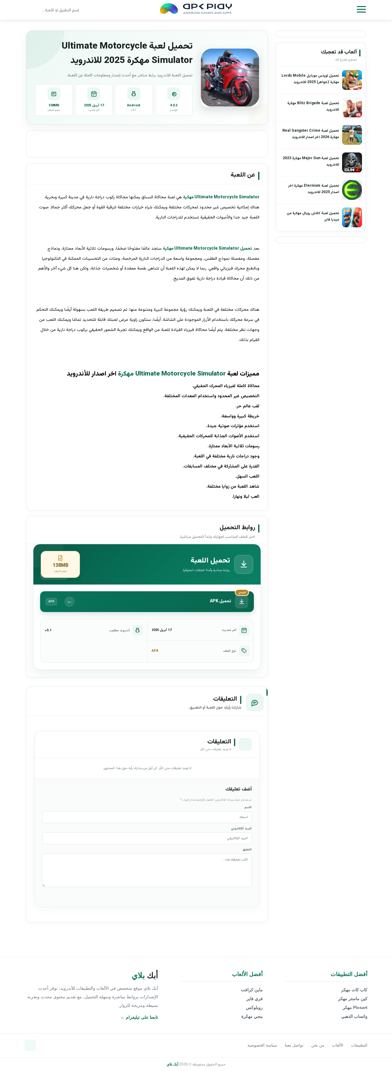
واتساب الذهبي (354, 1016)
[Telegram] (30, 1045)
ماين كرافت (252, 989)
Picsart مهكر (355, 1007)
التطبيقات (359, 1045)
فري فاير (255, 998)
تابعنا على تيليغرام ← (139, 1017)
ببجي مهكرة (252, 1016)
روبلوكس (254, 1007)
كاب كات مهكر (354, 989)
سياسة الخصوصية (262, 1045)
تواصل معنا (294, 1045)
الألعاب (337, 1045)
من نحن (317, 1045)
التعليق (247, 849)
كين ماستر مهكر (353, 998)
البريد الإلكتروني (241, 828)
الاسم (248, 807)
